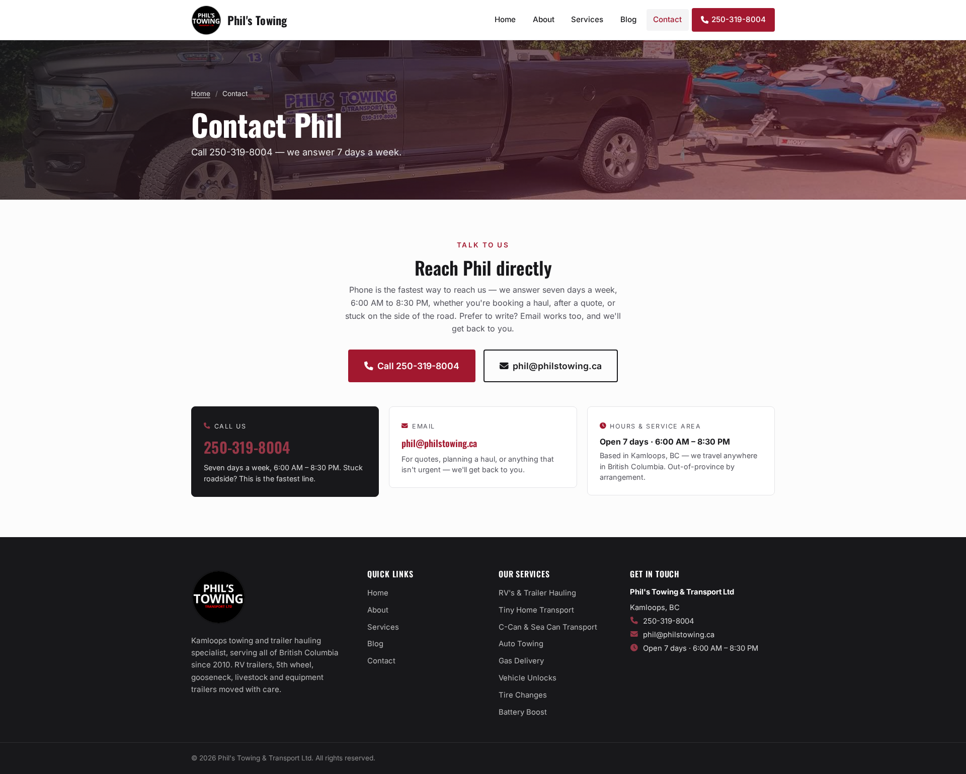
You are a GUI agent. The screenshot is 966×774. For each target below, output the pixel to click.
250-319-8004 (738, 19)
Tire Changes (523, 695)
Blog (628, 19)
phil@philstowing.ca (557, 366)
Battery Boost (523, 712)
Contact (667, 19)
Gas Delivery (521, 660)
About (543, 19)
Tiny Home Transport (536, 610)
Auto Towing (521, 643)
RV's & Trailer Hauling (537, 592)
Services (587, 19)
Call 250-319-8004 (418, 366)
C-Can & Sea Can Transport (548, 627)
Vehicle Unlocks (527, 677)
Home (505, 19)
